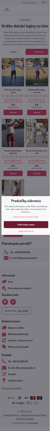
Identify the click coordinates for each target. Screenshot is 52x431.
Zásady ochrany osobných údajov (26, 216)
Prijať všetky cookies (26, 224)
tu (29, 212)
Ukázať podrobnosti (26, 231)
